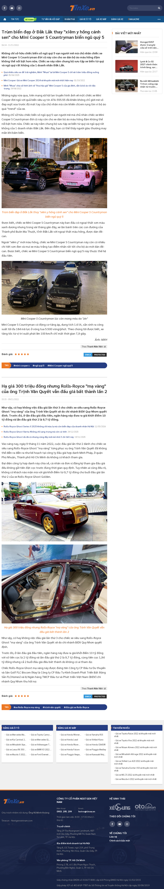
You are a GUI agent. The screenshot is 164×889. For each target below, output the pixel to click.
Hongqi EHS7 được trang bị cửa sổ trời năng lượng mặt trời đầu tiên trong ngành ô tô (149, 44)
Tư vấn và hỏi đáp (50, 19)
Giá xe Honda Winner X (71, 734)
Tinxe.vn (16, 801)
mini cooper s (22, 365)
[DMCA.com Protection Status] (95, 354)
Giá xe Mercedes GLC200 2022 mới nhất (41, 739)
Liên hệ (113, 836)
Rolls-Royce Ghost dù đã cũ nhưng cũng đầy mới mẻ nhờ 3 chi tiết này (45, 436)
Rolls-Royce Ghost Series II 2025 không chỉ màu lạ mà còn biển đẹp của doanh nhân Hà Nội (55, 426)
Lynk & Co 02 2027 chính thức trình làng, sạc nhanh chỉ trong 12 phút (148, 64)
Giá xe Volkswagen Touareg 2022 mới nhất (41, 744)
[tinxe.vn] (82, 8)
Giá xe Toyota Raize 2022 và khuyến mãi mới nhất (135, 735)
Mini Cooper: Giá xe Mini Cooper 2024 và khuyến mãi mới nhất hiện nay (44, 80)
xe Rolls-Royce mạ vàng (27, 707)
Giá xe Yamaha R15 (94, 734)
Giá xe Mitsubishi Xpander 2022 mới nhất (16, 744)
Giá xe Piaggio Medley (96, 749)
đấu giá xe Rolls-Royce (77, 707)
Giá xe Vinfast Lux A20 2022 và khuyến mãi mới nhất (134, 762)
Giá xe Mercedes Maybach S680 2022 (16, 734)
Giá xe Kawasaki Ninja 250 (96, 754)
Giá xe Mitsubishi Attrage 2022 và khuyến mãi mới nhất (135, 755)
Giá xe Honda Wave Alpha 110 (71, 744)
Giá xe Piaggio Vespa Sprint (71, 754)
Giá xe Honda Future (70, 749)
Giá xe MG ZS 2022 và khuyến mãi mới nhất (135, 774)
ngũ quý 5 (39, 365)
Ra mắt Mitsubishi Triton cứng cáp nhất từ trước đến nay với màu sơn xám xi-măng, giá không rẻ (149, 83)
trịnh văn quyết (52, 707)
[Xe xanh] (30, 19)
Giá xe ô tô (85, 19)
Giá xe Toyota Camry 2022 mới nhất (41, 734)
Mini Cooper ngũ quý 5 (61, 365)
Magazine (133, 19)
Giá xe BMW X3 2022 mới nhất (41, 749)
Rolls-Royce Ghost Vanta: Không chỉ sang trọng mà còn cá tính (41, 431)
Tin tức (15, 19)
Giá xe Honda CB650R (96, 744)
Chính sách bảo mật (119, 840)
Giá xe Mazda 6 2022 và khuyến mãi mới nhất (136, 779)
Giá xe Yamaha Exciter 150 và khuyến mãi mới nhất (135, 769)
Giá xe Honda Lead (69, 739)
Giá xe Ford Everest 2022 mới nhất (41, 754)
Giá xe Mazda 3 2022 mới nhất (16, 754)
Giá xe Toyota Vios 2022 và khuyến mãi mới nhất (134, 741)
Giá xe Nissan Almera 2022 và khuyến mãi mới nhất (135, 748)
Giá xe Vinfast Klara (94, 739)
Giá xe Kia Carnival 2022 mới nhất (16, 739)
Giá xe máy (101, 19)
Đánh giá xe (117, 19)
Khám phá (70, 19)
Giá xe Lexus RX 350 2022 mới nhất (16, 749)
